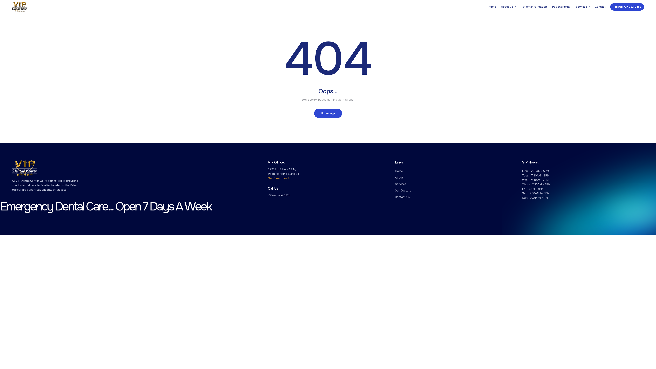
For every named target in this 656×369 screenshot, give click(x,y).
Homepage (328, 113)
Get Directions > (279, 178)
